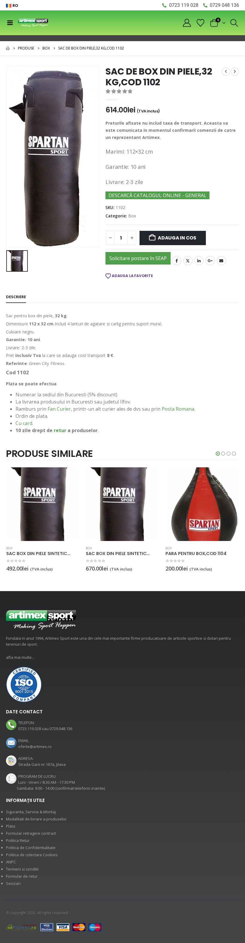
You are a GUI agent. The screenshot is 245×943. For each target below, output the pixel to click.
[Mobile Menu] (10, 22)
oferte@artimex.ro (35, 746)
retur (60, 430)
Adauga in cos (177, 237)
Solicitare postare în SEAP (138, 258)
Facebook (176, 260)
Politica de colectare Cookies (32, 854)
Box (132, 216)
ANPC (11, 862)
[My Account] (187, 23)
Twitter (188, 260)
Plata (10, 826)
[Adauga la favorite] (76, 548)
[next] (235, 71)
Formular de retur (22, 876)
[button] (234, 23)
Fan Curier (59, 409)
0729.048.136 (61, 728)
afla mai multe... (20, 657)
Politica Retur (18, 840)
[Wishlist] (200, 23)
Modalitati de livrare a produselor (36, 819)
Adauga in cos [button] (70, 477)
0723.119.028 (29, 728)
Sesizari (13, 883)
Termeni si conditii (22, 869)
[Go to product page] (43, 504)
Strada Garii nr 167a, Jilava (42, 764)
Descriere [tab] (16, 296)
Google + (210, 260)
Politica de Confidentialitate (31, 847)
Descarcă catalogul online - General (157, 195)
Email (221, 260)
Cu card (24, 423)
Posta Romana (178, 409)
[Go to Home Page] (8, 48)
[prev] (226, 71)
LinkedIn (199, 260)
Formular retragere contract (31, 833)
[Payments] (54, 927)
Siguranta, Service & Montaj (31, 811)
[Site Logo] (33, 22)
